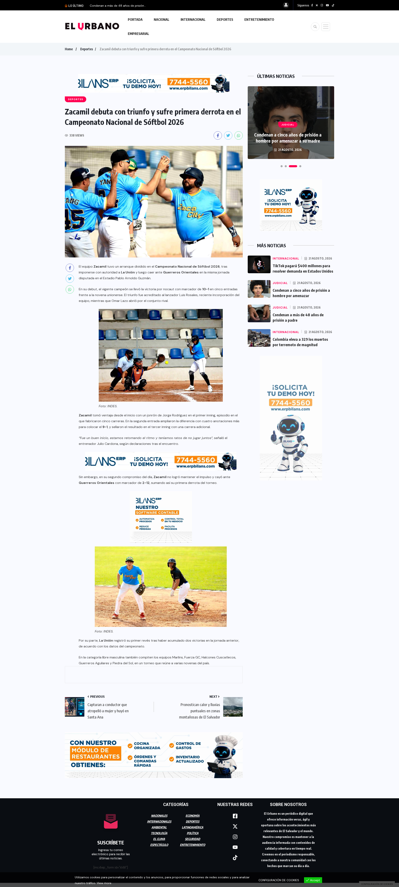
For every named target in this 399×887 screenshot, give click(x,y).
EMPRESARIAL (138, 34)
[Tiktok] (235, 857)
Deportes (86, 49)
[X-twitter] (235, 826)
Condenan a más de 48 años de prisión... (118, 5)
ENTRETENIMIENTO (259, 19)
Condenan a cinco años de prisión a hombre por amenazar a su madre (287, 138)
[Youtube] (235, 847)
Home (69, 49)
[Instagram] (235, 837)
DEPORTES (225, 19)
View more (104, 883)
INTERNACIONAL (193, 19)
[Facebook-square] (235, 816)
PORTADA (135, 19)
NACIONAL (161, 19)
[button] (282, 166)
